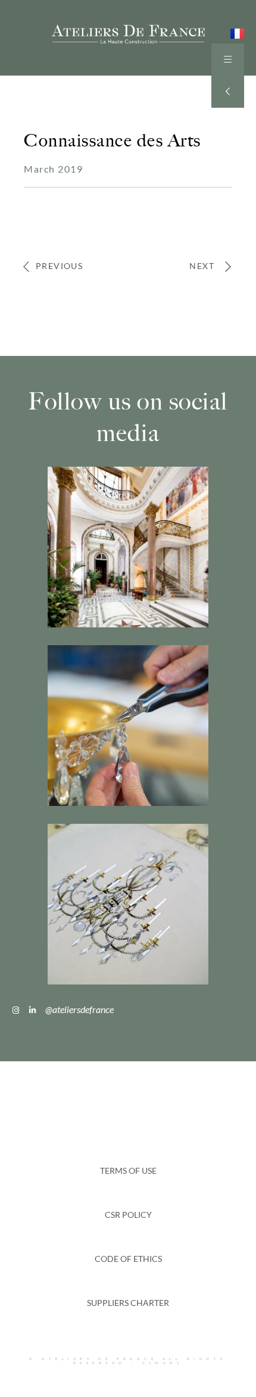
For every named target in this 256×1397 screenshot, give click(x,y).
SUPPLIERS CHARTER (128, 1303)
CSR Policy (128, 1215)
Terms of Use (128, 1170)
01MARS (162, 1363)
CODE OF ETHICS (128, 1259)
